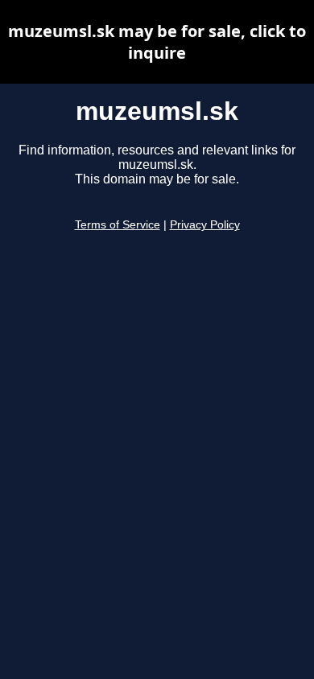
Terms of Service (117, 225)
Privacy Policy (205, 225)
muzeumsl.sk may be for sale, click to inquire (157, 42)
